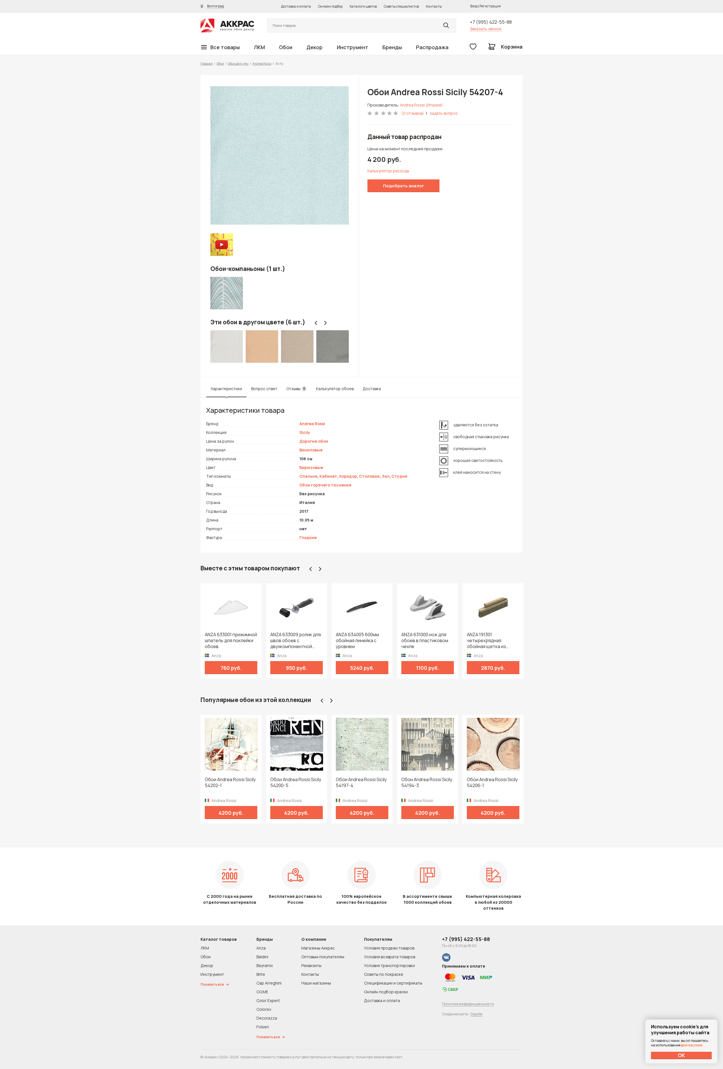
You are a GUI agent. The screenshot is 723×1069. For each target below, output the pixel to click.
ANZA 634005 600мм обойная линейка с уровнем (357, 640)
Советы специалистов (401, 6)
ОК (681, 1055)
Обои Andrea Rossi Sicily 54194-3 (426, 782)
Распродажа (432, 47)
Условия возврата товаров (389, 956)
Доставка (372, 388)
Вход (474, 6)
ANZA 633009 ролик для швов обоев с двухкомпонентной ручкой (295, 640)
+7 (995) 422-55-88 (491, 22)
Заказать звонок (486, 28)
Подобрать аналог (403, 186)
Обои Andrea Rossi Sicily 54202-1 (230, 782)
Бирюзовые (311, 467)
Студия (399, 476)
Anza (261, 948)
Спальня (308, 476)
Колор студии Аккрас (227, 25)
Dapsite (476, 1014)
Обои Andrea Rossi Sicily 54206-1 (492, 782)
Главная (207, 63)
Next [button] (325, 322)
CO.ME (262, 991)
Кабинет (328, 476)
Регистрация (490, 6)
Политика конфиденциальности (468, 1003)
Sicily (304, 432)
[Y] (446, 25)
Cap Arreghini (269, 983)
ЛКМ (259, 47)
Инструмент (352, 47)
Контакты (434, 6)
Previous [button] (316, 322)
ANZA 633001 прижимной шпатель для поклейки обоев (231, 640)
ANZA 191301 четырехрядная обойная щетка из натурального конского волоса (492, 640)
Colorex (263, 1009)
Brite (260, 974)
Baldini (262, 956)
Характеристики (226, 388)
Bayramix (264, 965)
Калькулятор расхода (388, 170)
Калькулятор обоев (335, 388)
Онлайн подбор (330, 6)
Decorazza (266, 1018)
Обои (285, 47)
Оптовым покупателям (322, 956)
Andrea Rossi (261, 63)
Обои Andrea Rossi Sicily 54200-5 (295, 782)
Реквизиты (311, 965)
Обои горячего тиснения (325, 485)
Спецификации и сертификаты (393, 983)
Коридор (348, 476)
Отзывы (295, 388)
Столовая (369, 476)
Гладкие (308, 537)
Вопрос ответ (264, 388)
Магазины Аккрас (318, 948)
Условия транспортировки (389, 965)
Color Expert (268, 1000)
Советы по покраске (383, 974)
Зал (385, 476)
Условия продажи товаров (389, 948)
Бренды (392, 47)
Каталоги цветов (363, 6)
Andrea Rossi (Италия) (421, 105)
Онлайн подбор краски (386, 991)
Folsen (262, 1026)
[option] (279, 155)
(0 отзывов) (412, 113)
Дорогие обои (313, 441)
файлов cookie (691, 1045)
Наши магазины (316, 983)
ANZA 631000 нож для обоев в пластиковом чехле (424, 640)
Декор (314, 47)
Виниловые (311, 450)
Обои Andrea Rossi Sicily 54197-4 (361, 782)
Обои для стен (238, 63)
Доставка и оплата (296, 6)
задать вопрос (444, 113)
